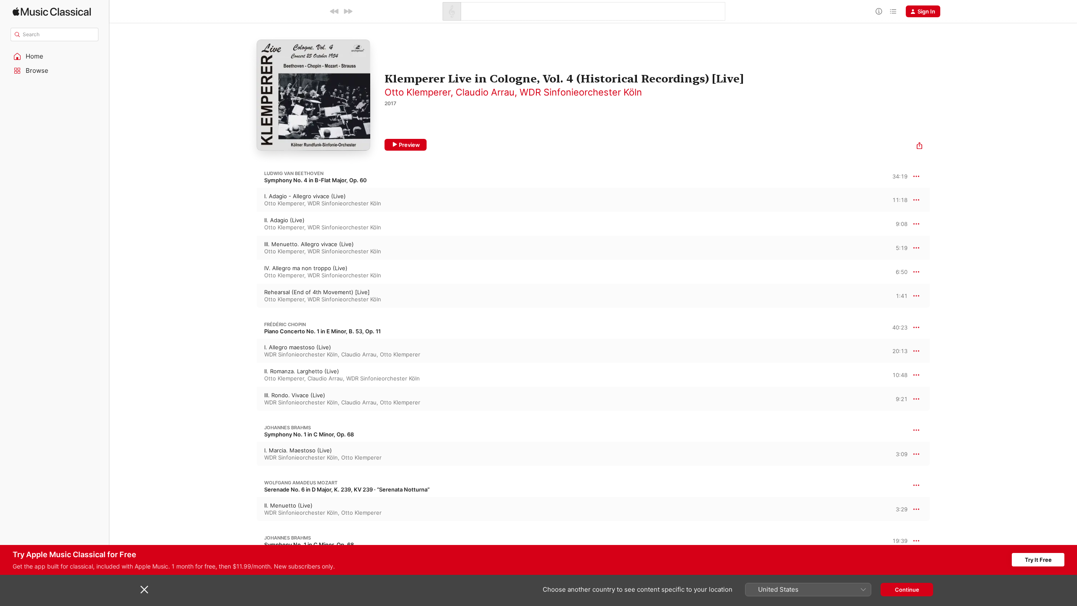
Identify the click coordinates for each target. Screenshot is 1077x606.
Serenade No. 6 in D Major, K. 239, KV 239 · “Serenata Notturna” (347, 489)
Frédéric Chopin (285, 324)
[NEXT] (348, 11)
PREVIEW (898, 199)
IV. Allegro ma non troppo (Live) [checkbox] (306, 268)
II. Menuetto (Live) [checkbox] (288, 505)
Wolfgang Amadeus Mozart (300, 483)
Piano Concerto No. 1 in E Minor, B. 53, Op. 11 (322, 331)
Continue (907, 589)
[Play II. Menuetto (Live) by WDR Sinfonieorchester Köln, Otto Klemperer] (248, 509)
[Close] (144, 589)
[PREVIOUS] (334, 11)
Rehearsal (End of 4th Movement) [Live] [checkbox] (317, 292)
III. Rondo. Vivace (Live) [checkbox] (294, 395)
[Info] (879, 11)
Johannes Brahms (287, 428)
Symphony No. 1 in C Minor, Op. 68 (309, 434)
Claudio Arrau (485, 92)
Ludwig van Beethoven (294, 173)
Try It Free (1038, 559)
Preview (409, 144)
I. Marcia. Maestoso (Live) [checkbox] (298, 450)
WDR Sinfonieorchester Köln (581, 92)
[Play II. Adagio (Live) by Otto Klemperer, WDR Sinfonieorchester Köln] (248, 224)
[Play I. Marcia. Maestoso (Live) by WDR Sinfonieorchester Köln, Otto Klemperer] (248, 454)
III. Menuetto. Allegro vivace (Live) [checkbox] (309, 244)
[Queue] (893, 11)
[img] (52, 11)
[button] (54, 56)
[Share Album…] (919, 147)
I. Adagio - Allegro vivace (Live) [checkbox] (305, 196)
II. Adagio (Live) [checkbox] (284, 220)
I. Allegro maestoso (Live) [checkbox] (297, 347)
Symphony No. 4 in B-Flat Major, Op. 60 (315, 180)
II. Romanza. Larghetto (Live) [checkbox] (301, 371)
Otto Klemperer (418, 92)
